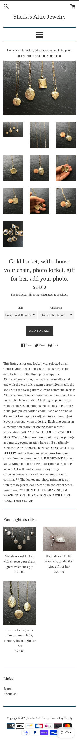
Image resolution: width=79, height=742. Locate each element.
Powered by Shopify (61, 718)
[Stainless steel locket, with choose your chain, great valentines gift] (19, 539)
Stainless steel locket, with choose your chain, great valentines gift (19, 561)
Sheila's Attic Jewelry (39, 16)
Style (20, 307)
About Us (9, 694)
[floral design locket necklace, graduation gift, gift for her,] (59, 539)
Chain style (56, 307)
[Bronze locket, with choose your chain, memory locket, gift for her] (19, 603)
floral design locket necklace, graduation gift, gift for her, (59, 561)
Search (8, 688)
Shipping (34, 294)
